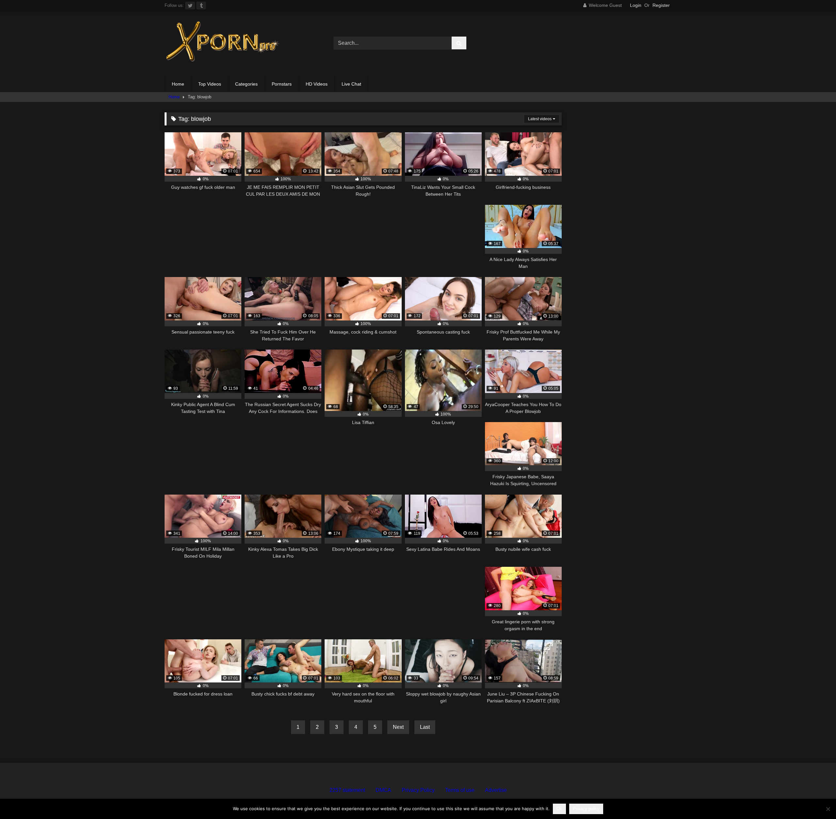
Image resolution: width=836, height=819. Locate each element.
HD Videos (317, 84)
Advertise (496, 790)
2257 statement (347, 790)
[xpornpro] (223, 43)
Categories (246, 84)
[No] (828, 809)
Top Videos (209, 84)
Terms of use (459, 790)
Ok (559, 808)
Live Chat (351, 84)
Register (661, 5)
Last (425, 727)
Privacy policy (586, 808)
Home (178, 84)
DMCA (383, 790)
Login (635, 5)
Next (398, 727)
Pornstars (282, 84)
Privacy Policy (418, 790)
